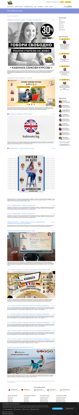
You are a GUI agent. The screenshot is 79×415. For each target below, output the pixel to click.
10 (19, 381)
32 (8, 382)
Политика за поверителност (45, 407)
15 (27, 381)
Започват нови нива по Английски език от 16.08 (20, 231)
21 (37, 381)
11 (21, 381)
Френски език (61, 25)
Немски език (61, 23)
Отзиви (46, 6)
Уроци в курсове (10, 6)
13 (24, 381)
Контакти (51, 6)
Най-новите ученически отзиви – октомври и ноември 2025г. (24, 20)
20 (36, 381)
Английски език (14, 389)
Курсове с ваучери (19, 6)
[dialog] (39, 408)
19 (34, 381)
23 (41, 381)
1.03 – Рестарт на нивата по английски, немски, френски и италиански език (28, 269)
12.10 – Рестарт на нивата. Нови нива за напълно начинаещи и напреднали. (28, 322)
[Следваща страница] (15, 382)
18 (32, 381)
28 (49, 381)
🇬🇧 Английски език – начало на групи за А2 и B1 (20, 148)
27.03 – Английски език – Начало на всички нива (21, 213)
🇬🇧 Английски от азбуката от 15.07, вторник (19, 114)
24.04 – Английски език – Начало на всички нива (21, 205)
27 (47, 381)
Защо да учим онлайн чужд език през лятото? (20, 347)
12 (22, 381)
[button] (26, 413)
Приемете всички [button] (57, 408)
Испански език (61, 27)
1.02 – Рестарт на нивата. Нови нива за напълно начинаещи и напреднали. (28, 305)
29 (51, 381)
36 (14, 382)
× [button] (77, 403)
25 (44, 381)
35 (13, 382)
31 (54, 381)
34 (11, 382)
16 (29, 381)
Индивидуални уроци (28, 6)
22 (39, 381)
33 (9, 382)
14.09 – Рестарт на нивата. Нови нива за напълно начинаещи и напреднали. (28, 330)
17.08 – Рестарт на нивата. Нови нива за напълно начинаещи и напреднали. (28, 339)
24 (42, 381)
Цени (35, 6)
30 (52, 381)
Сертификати (40, 6)
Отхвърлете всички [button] (69, 408)
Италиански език (62, 29)
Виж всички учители (64, 144)
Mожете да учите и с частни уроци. (64, 142)
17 (31, 381)
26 (46, 381)
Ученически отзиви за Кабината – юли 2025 (19, 78)
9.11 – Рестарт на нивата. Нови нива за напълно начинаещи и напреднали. (28, 314)
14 (26, 381)
